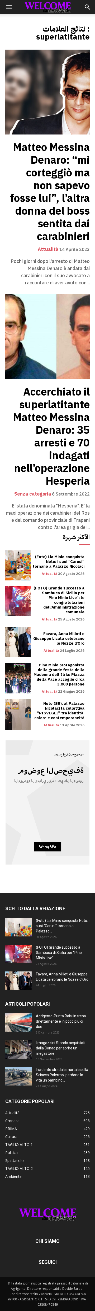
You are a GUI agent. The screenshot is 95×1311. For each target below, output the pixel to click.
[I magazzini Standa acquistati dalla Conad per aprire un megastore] (18, 1049)
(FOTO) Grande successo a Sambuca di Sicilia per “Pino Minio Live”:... (59, 952)
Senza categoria (32, 494)
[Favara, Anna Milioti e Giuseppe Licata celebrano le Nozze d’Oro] (18, 642)
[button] (9, 7)
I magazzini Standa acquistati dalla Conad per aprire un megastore (60, 1048)
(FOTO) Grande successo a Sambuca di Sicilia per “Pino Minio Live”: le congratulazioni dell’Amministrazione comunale (59, 600)
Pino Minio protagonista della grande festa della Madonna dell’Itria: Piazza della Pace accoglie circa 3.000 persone (59, 674)
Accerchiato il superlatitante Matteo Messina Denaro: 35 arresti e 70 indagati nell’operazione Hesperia (51, 436)
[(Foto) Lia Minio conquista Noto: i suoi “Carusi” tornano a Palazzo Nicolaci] (18, 565)
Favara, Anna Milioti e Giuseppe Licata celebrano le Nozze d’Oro (58, 638)
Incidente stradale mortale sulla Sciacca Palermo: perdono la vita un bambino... (62, 1074)
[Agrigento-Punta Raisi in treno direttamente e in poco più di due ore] (18, 1022)
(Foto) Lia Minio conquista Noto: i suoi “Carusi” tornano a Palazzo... (62, 925)
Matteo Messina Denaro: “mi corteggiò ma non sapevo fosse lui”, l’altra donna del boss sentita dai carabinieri (50, 192)
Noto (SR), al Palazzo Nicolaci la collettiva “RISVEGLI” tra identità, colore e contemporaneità (59, 711)
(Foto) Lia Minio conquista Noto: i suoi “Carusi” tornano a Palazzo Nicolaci (58, 561)
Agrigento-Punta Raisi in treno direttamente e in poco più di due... (61, 1021)
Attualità (48, 249)
